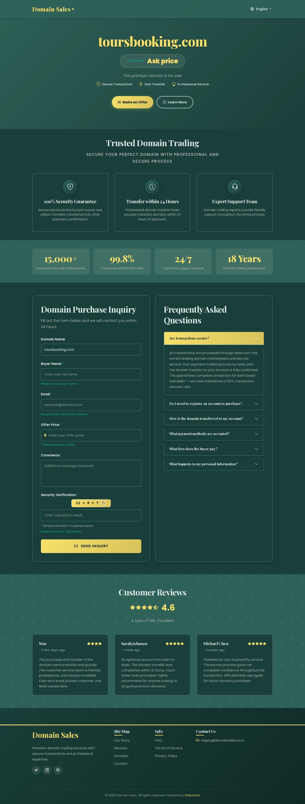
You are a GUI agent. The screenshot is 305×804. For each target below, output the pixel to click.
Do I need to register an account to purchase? (205, 403)
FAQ (158, 740)
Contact (121, 763)
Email (46, 394)
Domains (121, 756)
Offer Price (51, 424)
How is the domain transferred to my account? (206, 418)
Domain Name (53, 339)
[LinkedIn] (47, 770)
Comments (50, 455)
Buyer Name (52, 363)
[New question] (103, 503)
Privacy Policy (166, 756)
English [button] (262, 9)
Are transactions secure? (189, 338)
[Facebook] (58, 770)
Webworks (192, 795)
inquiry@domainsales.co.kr (222, 740)
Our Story (122, 740)
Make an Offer (135, 102)
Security (120, 748)
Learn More (177, 102)
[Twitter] (36, 770)
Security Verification (59, 494)
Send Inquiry (94, 546)
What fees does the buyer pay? (193, 449)
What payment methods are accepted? (199, 433)
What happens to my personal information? (203, 464)
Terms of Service (169, 748)
